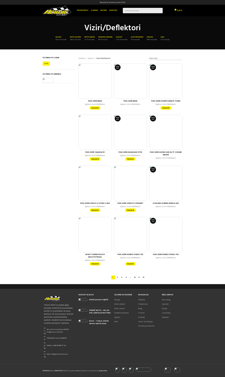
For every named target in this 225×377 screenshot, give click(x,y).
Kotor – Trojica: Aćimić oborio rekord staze (99, 322)
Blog (140, 308)
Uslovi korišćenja (145, 321)
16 (135, 277)
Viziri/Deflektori (98, 104)
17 (139, 277)
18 (143, 277)
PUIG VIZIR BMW (95, 101)
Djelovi (91, 58)
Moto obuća (119, 308)
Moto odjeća (119, 304)
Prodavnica (143, 304)
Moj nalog (166, 300)
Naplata (165, 317)
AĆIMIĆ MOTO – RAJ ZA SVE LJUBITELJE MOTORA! (100, 311)
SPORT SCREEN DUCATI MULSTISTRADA (95, 256)
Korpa (164, 308)
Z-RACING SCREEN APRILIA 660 (166, 203)
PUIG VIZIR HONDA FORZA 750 (130, 254)
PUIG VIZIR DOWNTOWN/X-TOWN (165, 101)
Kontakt (141, 317)
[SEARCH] (160, 10)
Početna (82, 58)
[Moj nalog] (166, 10)
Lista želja (166, 313)
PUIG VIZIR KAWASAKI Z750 (130, 152)
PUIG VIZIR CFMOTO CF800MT (130, 203)
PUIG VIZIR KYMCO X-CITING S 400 (95, 203)
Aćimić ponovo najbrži (98, 299)
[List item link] (59, 345)
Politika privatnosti (146, 326)
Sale (116, 321)
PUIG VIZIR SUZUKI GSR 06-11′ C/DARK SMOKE (166, 153)
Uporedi (165, 304)
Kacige (117, 300)
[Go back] (81, 28)
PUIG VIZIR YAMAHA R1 (95, 152)
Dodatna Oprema (121, 313)
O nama (141, 313)
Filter (46, 63)
